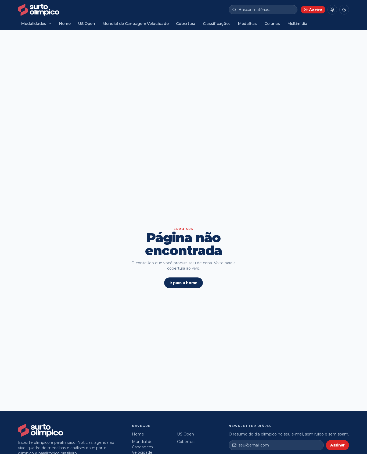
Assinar (337, 445)
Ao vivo (315, 10)
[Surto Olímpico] (38, 10)
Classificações (217, 23)
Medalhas (247, 23)
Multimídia (297, 23)
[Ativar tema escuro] (344, 9)
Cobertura (185, 23)
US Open (86, 23)
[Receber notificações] (332, 9)
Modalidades (33, 23)
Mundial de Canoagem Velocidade (136, 23)
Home (65, 23)
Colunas (272, 23)
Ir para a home (183, 282)
